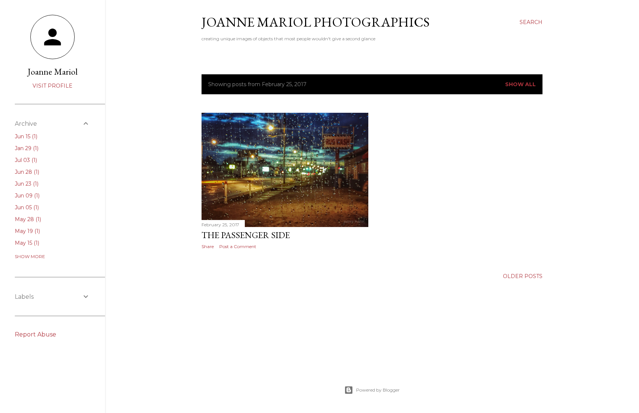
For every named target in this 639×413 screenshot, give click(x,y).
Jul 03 (25, 160)
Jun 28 (26, 172)
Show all (520, 84)
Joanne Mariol (53, 71)
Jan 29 (26, 148)
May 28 (27, 219)
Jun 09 (26, 195)
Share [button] (208, 246)
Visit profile (52, 85)
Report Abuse (35, 334)
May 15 (26, 243)
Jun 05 (26, 207)
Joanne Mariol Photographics (316, 22)
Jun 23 (26, 183)
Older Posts (522, 276)
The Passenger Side (246, 235)
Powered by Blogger (378, 390)
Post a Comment (237, 246)
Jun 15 (25, 136)
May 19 (26, 231)
